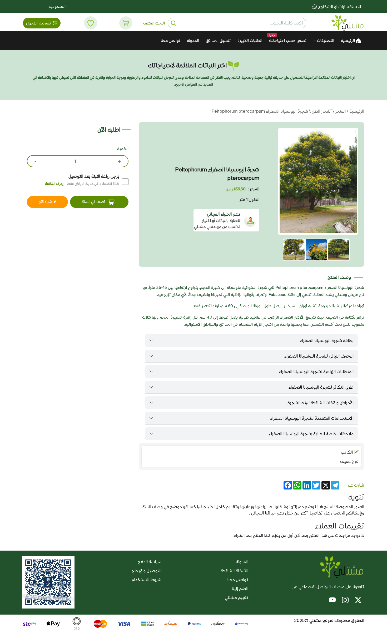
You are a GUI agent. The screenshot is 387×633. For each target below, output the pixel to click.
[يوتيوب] (332, 600)
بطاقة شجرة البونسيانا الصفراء (327, 340)
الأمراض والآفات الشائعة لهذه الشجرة (320, 402)
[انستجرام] (345, 600)
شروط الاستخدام (146, 579)
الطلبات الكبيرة (249, 40)
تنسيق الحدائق (218, 40)
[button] (126, 23)
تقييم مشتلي (236, 597)
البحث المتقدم (153, 23)
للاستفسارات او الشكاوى (339, 6)
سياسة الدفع (149, 561)
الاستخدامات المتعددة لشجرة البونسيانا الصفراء (312, 418)
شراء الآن (45, 202)
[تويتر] (358, 600)
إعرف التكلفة (54, 184)
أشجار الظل (321, 111)
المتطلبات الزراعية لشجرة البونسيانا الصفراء (316, 371)
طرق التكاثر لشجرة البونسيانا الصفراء (321, 387)
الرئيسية (348, 40)
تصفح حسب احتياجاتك (287, 40)
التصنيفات (325, 40)
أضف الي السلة (94, 202)
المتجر (340, 111)
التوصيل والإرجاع (146, 570)
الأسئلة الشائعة (234, 570)
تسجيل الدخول (39, 23)
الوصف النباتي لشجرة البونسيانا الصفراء (319, 356)
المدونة (193, 40)
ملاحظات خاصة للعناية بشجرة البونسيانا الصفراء (311, 433)
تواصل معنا (170, 40)
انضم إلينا (240, 588)
